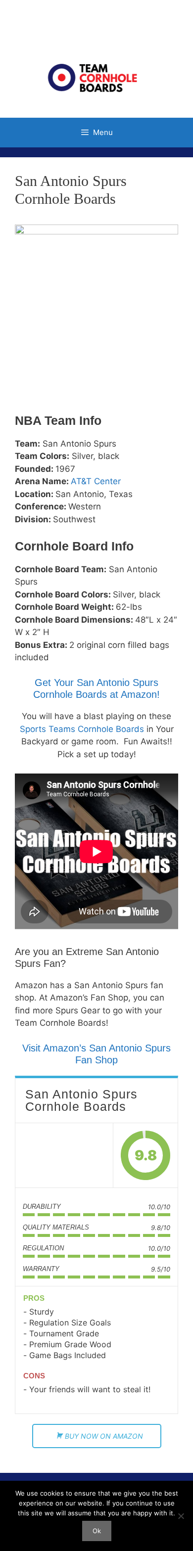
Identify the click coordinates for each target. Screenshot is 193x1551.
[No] (181, 1516)
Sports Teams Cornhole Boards (82, 729)
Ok (97, 1531)
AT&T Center (96, 481)
